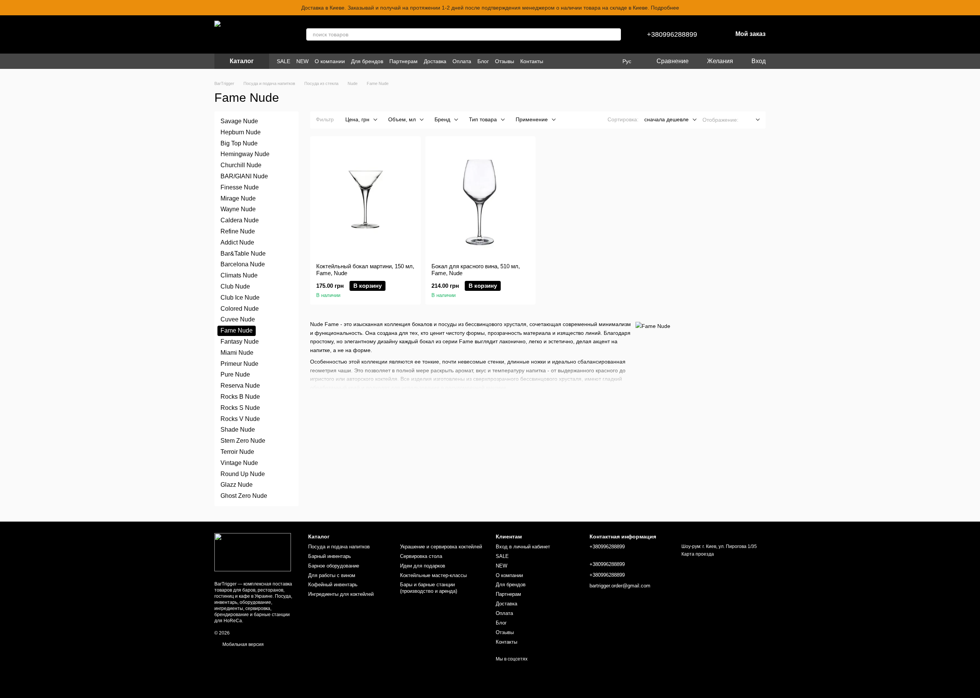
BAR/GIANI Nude (244, 176)
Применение (532, 119)
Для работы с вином (331, 575)
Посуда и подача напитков (339, 547)
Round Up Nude (242, 473)
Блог (483, 61)
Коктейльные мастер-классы (433, 575)
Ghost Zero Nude (243, 496)
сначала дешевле (666, 119)
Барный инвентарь (329, 556)
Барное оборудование (333, 566)
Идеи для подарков (422, 566)
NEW (302, 61)
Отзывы (504, 61)
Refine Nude (237, 231)
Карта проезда (697, 554)
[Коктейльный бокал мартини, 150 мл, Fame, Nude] (365, 199)
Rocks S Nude (240, 407)
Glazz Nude (236, 484)
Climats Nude (239, 275)
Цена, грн (357, 119)
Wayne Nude (238, 209)
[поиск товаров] (615, 34)
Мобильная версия (242, 644)
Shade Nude (237, 429)
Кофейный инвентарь (333, 584)
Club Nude (235, 286)
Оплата (461, 61)
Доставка (435, 61)
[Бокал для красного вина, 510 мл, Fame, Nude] (480, 199)
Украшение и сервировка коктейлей (441, 547)
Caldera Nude (239, 220)
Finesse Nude (239, 187)
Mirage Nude (238, 198)
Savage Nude (239, 121)
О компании (330, 61)
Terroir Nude (237, 451)
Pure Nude (235, 374)
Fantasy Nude (239, 341)
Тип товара (483, 119)
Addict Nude (237, 242)
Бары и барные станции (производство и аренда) (428, 588)
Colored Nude (239, 308)
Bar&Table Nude (243, 253)
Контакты (531, 61)
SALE (283, 61)
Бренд (442, 119)
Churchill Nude (240, 165)
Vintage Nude (239, 462)
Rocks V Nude (240, 418)
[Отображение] (752, 120)
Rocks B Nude (240, 396)
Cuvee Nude (237, 319)
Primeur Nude (239, 363)
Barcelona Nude (242, 264)
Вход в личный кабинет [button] (523, 547)
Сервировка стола (421, 556)
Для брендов (367, 61)
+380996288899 (672, 34)
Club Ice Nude (240, 297)
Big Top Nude (239, 143)
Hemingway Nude (245, 154)
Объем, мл (402, 119)
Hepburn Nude (240, 132)
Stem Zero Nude (242, 440)
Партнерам (403, 61)
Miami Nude (236, 352)
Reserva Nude (240, 385)
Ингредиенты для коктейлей (341, 594)
